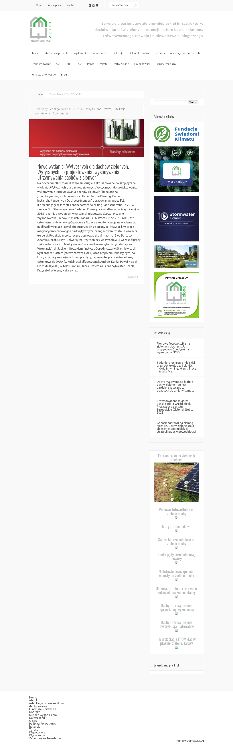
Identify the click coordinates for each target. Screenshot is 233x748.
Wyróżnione (42, 113)
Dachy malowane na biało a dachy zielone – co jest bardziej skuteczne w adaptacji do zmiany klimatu (175, 386)
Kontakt (34, 712)
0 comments (60, 113)
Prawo (107, 109)
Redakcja (54, 109)
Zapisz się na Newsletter (45, 738)
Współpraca (37, 732)
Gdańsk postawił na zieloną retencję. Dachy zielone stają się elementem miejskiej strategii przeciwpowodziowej (176, 427)
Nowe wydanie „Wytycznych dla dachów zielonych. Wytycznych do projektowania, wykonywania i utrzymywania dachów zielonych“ (83, 171)
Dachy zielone (92, 109)
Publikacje (119, 109)
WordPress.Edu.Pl (194, 741)
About (33, 700)
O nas (33, 720)
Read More (132, 277)
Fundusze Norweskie (42, 709)
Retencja (34, 726)
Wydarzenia (37, 735)
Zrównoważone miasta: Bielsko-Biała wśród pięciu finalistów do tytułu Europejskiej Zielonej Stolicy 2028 (175, 406)
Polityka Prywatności (42, 723)
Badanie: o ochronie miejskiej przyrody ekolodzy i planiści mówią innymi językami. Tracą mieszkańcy (176, 367)
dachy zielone (38, 706)
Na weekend (37, 717)
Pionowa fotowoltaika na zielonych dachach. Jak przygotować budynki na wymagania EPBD (173, 348)
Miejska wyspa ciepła (43, 715)
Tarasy (33, 729)
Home (40, 94)
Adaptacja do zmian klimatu (47, 703)
